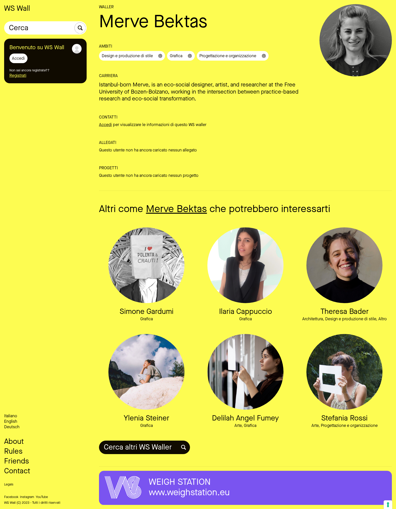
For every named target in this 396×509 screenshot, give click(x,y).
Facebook (11, 497)
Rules (13, 451)
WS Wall (17, 8)
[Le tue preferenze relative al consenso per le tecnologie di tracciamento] (388, 504)
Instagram (27, 497)
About (14, 441)
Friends (16, 461)
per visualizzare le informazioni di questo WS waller (152, 124)
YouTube (42, 497)
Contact (17, 471)
